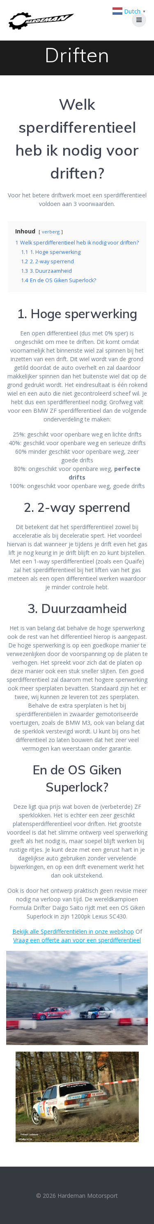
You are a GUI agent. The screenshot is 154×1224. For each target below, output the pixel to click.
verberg (51, 232)
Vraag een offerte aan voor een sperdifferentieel (77, 940)
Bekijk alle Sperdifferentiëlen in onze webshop (73, 931)
